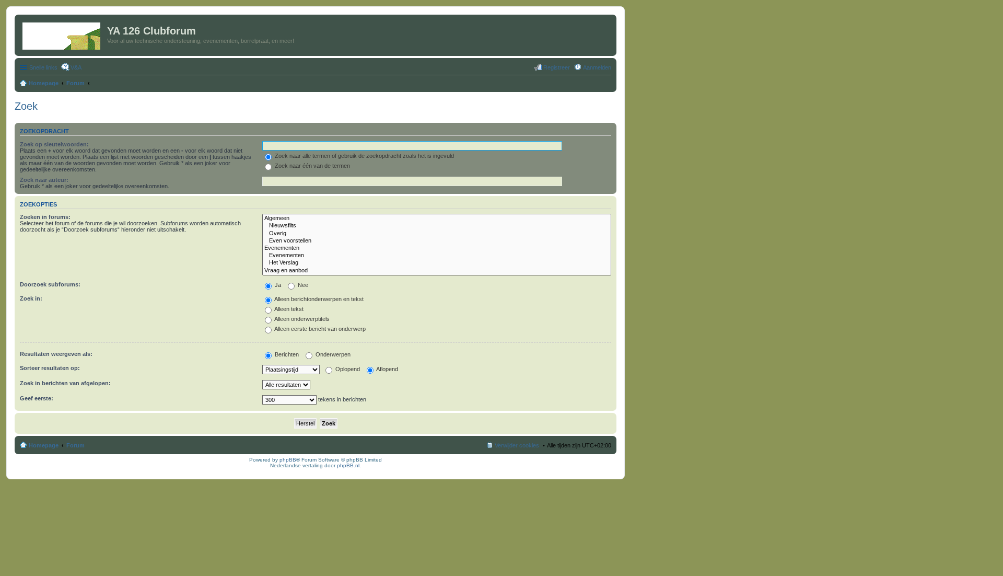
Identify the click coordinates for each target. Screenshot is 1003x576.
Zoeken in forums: (45, 217)
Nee (302, 285)
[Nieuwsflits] (436, 225)
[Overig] (436, 233)
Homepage (44, 445)
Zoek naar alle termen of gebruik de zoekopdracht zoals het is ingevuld (363, 156)
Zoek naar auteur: (44, 180)
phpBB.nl (348, 465)
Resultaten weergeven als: (56, 354)
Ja (277, 285)
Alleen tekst (288, 309)
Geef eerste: (36, 398)
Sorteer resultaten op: (50, 368)
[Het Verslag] (436, 263)
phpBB (287, 460)
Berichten (286, 354)
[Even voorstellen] (436, 241)
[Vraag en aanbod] (436, 270)
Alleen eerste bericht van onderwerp (319, 329)
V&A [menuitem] (76, 67)
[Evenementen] (436, 248)
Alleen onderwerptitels (301, 319)
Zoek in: (31, 298)
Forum (75, 445)
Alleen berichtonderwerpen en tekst (318, 299)
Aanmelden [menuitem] (597, 67)
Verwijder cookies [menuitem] (517, 445)
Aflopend (386, 369)
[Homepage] (62, 34)
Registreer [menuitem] (556, 67)
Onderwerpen (332, 354)
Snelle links (43, 67)
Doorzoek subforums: (50, 284)
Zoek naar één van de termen (311, 166)
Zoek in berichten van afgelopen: (65, 383)
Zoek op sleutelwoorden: (54, 144)
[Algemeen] (436, 218)
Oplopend (347, 369)
